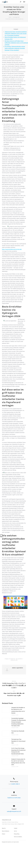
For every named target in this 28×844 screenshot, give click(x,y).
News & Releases (5, 831)
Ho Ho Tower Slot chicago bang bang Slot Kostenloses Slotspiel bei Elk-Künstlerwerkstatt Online (18, 751)
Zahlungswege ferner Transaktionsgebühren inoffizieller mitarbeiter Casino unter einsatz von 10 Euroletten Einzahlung (16, 33)
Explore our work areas (14, 797)
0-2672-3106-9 (15, 784)
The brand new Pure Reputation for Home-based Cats (18, 741)
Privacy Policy (16, 833)
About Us (4, 828)
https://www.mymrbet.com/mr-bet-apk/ (12, 249)
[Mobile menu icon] (24, 1)
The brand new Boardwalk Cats (17, 732)
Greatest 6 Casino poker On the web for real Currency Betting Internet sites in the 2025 (18, 761)
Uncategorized (12, 658)
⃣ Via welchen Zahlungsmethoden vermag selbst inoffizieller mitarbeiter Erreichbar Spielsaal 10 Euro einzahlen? (15, 48)
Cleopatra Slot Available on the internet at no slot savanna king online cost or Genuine (18, 710)
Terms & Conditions (18, 836)
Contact (15, 828)
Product (3, 833)
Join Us (15, 831)
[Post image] (6, 710)
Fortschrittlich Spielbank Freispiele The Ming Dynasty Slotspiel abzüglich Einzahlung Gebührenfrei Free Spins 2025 (18, 722)
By (19, 658)
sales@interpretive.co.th (14, 811)
